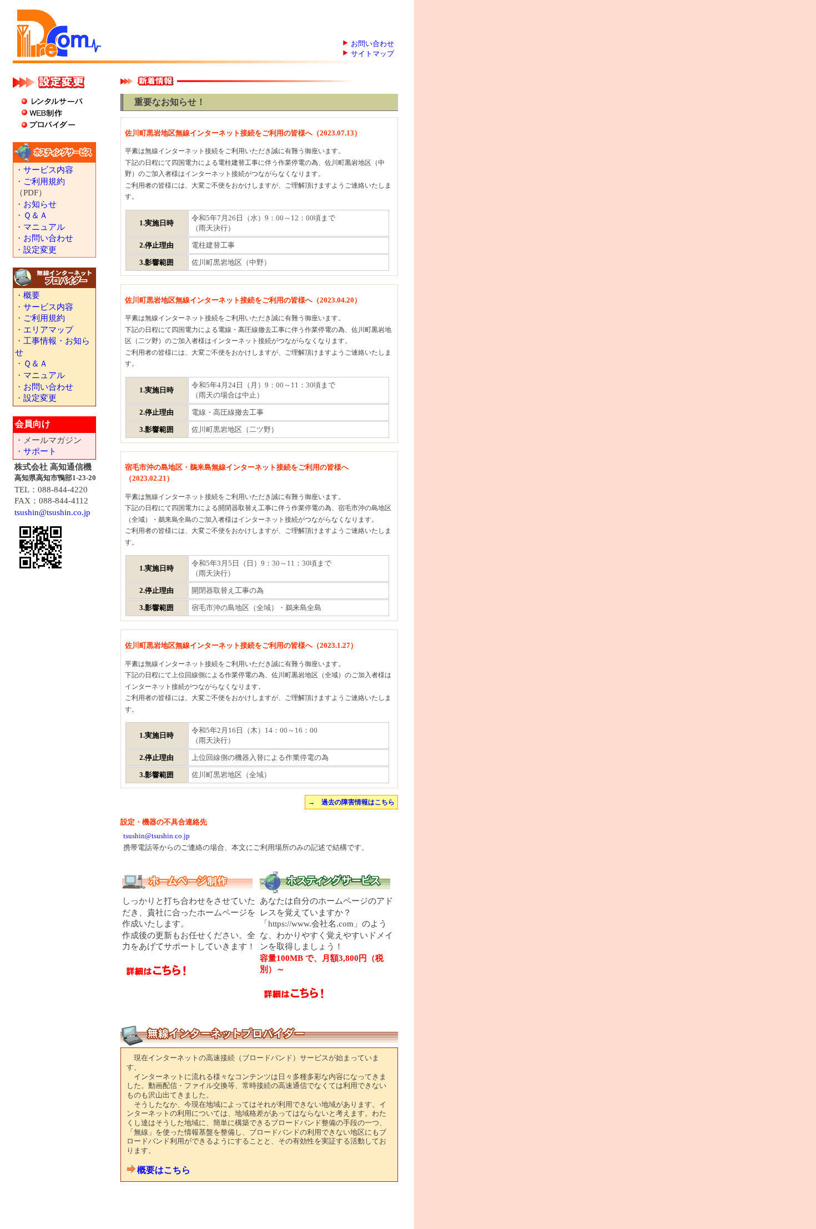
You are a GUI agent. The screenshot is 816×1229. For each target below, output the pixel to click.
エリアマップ (48, 329)
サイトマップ (372, 53)
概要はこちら (163, 1170)
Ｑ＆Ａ (35, 215)
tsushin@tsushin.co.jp (52, 512)
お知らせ (40, 204)
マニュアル (44, 227)
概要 (31, 295)
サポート (40, 451)
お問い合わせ (372, 43)
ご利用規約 (44, 181)
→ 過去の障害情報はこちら (351, 802)
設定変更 (40, 249)
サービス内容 (48, 169)
